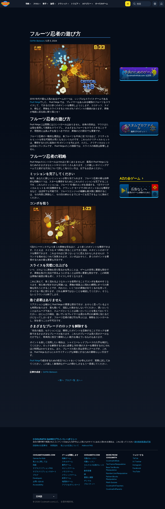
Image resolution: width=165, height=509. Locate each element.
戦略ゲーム (66, 458)
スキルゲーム (67, 461)
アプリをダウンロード (71, 485)
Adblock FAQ (87, 445)
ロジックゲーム (68, 468)
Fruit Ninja (35, 102)
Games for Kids (39, 458)
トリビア (74, 4)
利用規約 (54, 445)
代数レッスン (89, 461)
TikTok (135, 458)
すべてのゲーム (101, 4)
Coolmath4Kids (112, 461)
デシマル (87, 481)
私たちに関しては (40, 461)
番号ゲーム (66, 465)
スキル (36, 4)
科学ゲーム (66, 478)
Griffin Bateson (37, 41)
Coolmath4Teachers (114, 486)
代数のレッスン (90, 458)
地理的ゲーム (67, 481)
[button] (127, 3)
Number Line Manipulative (116, 473)
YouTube (136, 471)
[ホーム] (5, 3)
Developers (37, 478)
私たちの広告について (70, 445)
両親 (34, 465)
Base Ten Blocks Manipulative (112, 468)
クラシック (62, 4)
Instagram (137, 465)
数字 (44, 4)
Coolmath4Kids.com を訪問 (139, 75)
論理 (52, 4)
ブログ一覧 (70, 380)
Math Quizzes (111, 482)
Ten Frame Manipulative (115, 464)
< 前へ (61, 380)
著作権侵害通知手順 (142, 442)
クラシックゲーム (69, 475)
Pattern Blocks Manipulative (112, 477)
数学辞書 (87, 471)
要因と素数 (88, 477)
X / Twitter (137, 461)
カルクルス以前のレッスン (94, 466)
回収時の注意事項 (40, 445)
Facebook (137, 468)
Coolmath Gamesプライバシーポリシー (55, 439)
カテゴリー (86, 4)
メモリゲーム (67, 471)
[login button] (161, 3)
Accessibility (38, 485)
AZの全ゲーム (130, 178)
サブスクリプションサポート (44, 471)
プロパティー (89, 484)
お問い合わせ (38, 481)
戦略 (27, 4)
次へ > (79, 380)
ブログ (35, 475)
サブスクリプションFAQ (43, 468)
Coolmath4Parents (114, 489)
